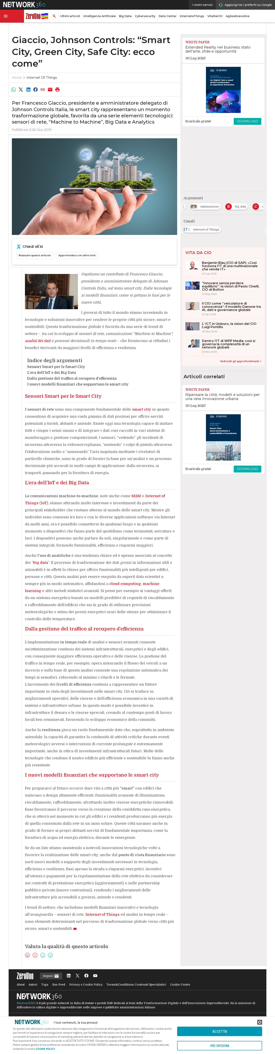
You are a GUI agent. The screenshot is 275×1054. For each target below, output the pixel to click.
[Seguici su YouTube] (95, 976)
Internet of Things (42, 78)
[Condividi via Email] (50, 90)
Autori (33, 984)
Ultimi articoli (70, 16)
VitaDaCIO (214, 16)
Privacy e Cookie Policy (85, 984)
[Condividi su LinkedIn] (28, 90)
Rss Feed (58, 984)
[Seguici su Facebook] (86, 976)
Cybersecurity (145, 16)
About (21, 984)
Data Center (168, 16)
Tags (44, 984)
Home (17, 78)
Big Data (125, 16)
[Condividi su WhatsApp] (13, 90)
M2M (136, 496)
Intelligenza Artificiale (99, 16)
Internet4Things (192, 16)
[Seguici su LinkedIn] (68, 976)
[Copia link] (43, 90)
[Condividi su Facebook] (35, 90)
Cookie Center (180, 984)
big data (40, 563)
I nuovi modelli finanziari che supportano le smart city (78, 384)
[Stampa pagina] (57, 90)
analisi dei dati (38, 341)
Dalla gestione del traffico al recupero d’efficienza (72, 378)
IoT (44, 503)
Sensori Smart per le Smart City (56, 367)
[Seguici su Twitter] (77, 976)
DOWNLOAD (247, 121)
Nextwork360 (26, 1003)
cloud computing (125, 584)
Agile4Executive (237, 16)
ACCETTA (219, 1031)
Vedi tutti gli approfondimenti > (240, 361)
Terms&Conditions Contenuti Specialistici (136, 984)
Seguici (48, 976)
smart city (141, 409)
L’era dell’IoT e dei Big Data (51, 373)
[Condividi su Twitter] (21, 90)
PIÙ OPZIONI (219, 1045)
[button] (12, 16)
